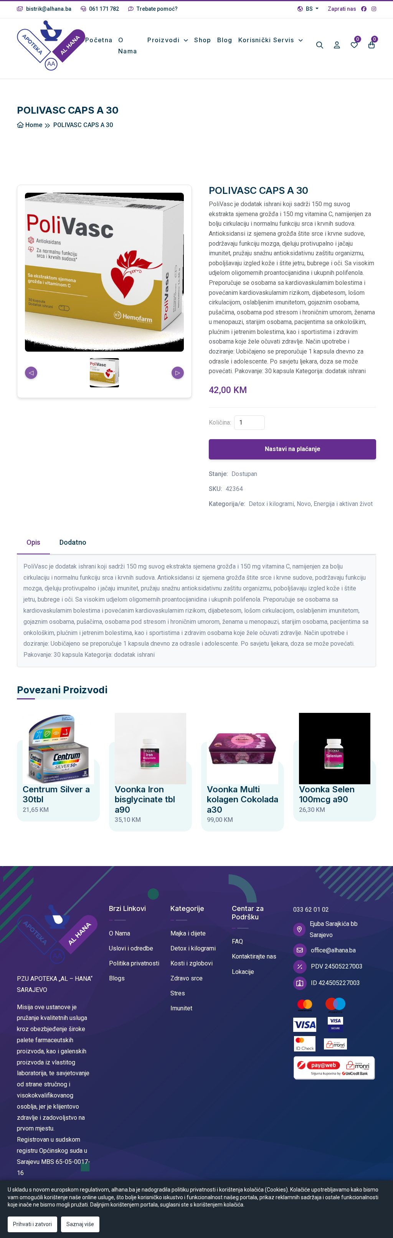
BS (309, 9)
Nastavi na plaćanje (292, 449)
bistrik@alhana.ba (48, 9)
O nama (127, 45)
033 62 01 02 (311, 909)
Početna (98, 40)
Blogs (117, 978)
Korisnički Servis (267, 40)
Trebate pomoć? (156, 9)
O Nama (119, 933)
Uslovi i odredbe (131, 948)
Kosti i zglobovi (191, 963)
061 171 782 (103, 9)
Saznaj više (80, 1224)
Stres (177, 993)
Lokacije (243, 971)
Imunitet (181, 1008)
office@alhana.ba (333, 950)
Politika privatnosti (134, 963)
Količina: (220, 422)
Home (33, 125)
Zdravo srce (186, 978)
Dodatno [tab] (72, 542)
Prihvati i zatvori (32, 1224)
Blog (225, 40)
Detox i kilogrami (193, 948)
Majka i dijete (188, 933)
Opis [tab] (33, 542)
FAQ (237, 941)
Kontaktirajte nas (254, 956)
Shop (202, 40)
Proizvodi (164, 40)
